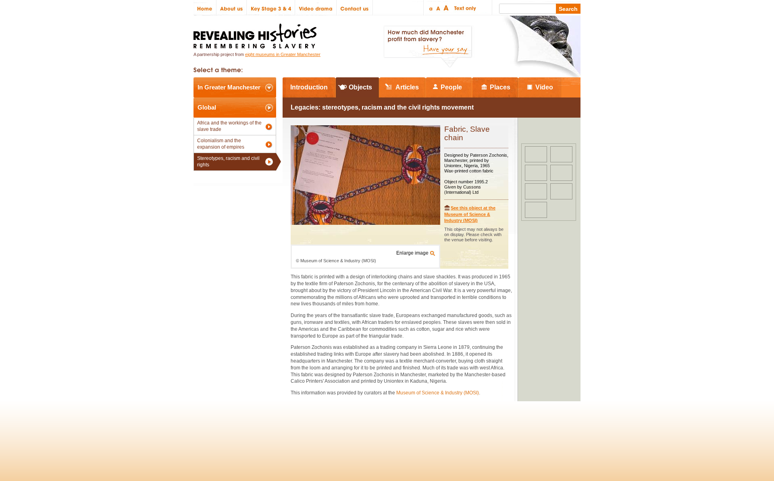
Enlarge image (412, 253)
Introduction (309, 87)
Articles (407, 87)
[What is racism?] (536, 210)
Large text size (446, 8)
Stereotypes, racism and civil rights (228, 161)
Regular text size (438, 8)
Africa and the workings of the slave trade (229, 126)
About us (231, 8)
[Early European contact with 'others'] (536, 191)
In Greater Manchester (229, 87)
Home (205, 8)
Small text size (430, 8)
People (451, 87)
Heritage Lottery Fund (461, 429)
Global (207, 107)
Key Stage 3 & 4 (271, 8)
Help (315, 429)
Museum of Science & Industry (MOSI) (437, 393)
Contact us (355, 8)
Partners (290, 429)
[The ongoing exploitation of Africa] (561, 173)
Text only (464, 8)
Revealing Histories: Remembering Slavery (257, 34)
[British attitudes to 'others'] (561, 191)
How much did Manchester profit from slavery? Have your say (428, 47)
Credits (262, 429)
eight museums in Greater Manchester (282, 54)
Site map (235, 429)
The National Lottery (402, 429)
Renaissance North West (535, 429)
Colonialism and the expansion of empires (220, 144)
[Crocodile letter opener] (536, 154)
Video (544, 87)
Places (500, 87)
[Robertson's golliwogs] (561, 154)
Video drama (316, 8)
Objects (360, 87)
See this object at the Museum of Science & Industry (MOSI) (469, 214)
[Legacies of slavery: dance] (536, 173)
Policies (207, 429)
